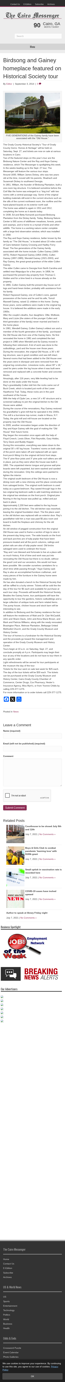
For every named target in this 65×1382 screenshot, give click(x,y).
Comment (8, 756)
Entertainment (10, 1304)
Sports (6, 1299)
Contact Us (15, 4)
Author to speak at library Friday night (26, 913)
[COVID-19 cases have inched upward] (15, 898)
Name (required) (11, 731)
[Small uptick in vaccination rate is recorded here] (15, 877)
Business (7, 1322)
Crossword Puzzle (12, 1346)
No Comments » (47, 834)
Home (6, 1257)
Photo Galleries (10, 1355)
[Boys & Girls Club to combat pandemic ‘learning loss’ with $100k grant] (15, 855)
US (4, 1295)
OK (32, 1376)
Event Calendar (11, 1351)
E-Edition (27, 4)
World (6, 1317)
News (16, 711)
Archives (51, 4)
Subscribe (39, 4)
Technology (9, 1309)
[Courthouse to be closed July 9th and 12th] (15, 833)
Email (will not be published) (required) (24, 743)
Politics (6, 1313)
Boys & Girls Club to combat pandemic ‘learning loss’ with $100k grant (41, 851)
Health (6, 1327)
